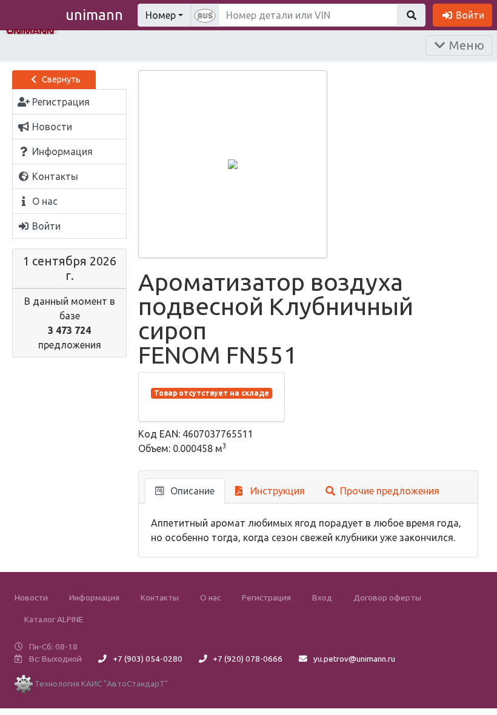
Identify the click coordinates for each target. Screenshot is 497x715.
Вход (322, 597)
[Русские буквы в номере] (205, 15)
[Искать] (411, 15)
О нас (210, 597)
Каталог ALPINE (53, 619)
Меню (465, 45)
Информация (94, 597)
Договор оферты (387, 597)
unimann (94, 15)
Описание (191, 490)
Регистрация (266, 597)
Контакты (160, 597)
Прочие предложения (388, 490)
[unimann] (30, 30)
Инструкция (276, 490)
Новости (31, 597)
